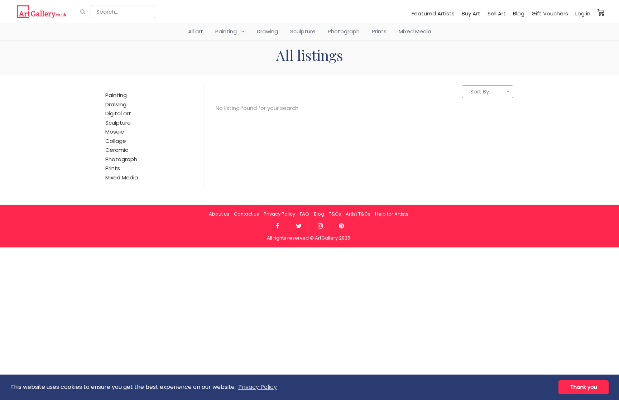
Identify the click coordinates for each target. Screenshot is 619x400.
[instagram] (320, 226)
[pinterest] (342, 226)
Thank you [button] (583, 387)
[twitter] (299, 226)
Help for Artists (391, 214)
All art (195, 31)
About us (219, 214)
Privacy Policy (279, 214)
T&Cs (335, 214)
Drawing (267, 31)
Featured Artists (433, 13)
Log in (582, 13)
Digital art (118, 113)
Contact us (246, 214)
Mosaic (114, 131)
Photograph (344, 31)
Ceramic (116, 150)
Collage (115, 141)
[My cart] (601, 12)
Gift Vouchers (550, 13)
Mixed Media (415, 31)
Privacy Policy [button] (257, 387)
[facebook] (277, 226)
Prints (379, 31)
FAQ (304, 214)
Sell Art (497, 13)
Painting (228, 31)
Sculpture (303, 31)
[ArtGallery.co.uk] (42, 11)
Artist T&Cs (358, 214)
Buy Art (471, 13)
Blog (518, 13)
